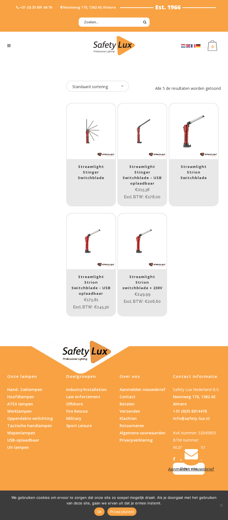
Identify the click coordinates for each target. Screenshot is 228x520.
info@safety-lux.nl (191, 418)
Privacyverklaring (136, 440)
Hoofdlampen (20, 396)
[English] (188, 45)
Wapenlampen (21, 432)
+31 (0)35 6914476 (190, 411)
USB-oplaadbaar (23, 440)
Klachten (128, 418)
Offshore (74, 404)
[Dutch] (183, 45)
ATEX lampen (20, 404)
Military (73, 418)
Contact (127, 396)
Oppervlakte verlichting (30, 418)
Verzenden (130, 411)
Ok (99, 511)
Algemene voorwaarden (142, 432)
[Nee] (221, 505)
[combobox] (97, 86)
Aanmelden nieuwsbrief (142, 389)
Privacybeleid (122, 511)
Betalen (127, 404)
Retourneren (132, 425)
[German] (198, 45)
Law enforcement (83, 396)
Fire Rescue (77, 411)
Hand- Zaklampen (24, 389)
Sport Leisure (79, 425)
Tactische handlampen (29, 425)
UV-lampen (18, 447)
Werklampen (19, 411)
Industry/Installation (86, 389)
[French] (193, 45)
